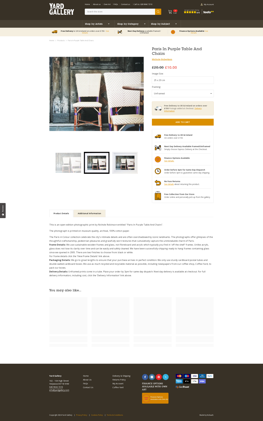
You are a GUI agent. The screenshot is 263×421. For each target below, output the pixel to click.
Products (61, 40)
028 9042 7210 (146, 4)
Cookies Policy (97, 415)
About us (97, 4)
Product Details (61, 213)
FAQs (116, 4)
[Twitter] (166, 377)
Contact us (125, 4)
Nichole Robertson (162, 59)
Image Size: (157, 73)
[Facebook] (145, 377)
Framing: (156, 86)
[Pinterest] (159, 377)
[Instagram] (152, 377)
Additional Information (89, 213)
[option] (96, 94)
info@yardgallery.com (59, 390)
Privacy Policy (81, 415)
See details (169, 184)
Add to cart (183, 122)
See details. (169, 161)
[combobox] (120, 12)
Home (87, 4)
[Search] (123, 12)
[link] (68, 340)
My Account (209, 4)
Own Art (107, 4)
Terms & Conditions (115, 415)
